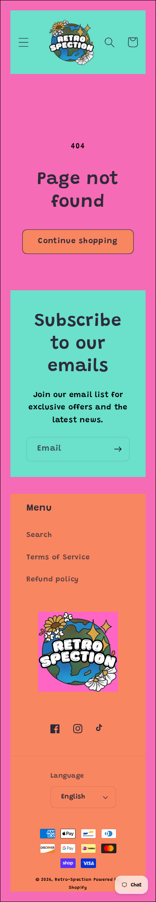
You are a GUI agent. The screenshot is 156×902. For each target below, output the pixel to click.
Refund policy (52, 579)
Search (39, 535)
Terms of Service (58, 557)
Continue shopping (78, 241)
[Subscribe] (117, 449)
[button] (23, 42)
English (73, 797)
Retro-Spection (73, 880)
